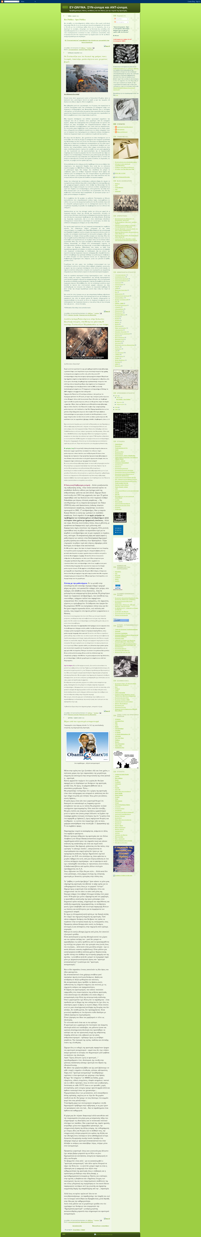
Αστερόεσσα (120, 129)
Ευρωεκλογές (119, 313)
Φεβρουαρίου (121, 404)
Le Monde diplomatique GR (122, 734)
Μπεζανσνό (118, 326)
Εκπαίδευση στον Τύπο (122, 698)
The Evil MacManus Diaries (122, 805)
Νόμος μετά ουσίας (120, 328)
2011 (116, 396)
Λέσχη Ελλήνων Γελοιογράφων (124, 701)
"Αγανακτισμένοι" (73, 49)
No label (117, 797)
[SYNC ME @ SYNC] (119, 173)
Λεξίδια (117, 833)
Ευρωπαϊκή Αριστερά (121, 468)
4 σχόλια (89, 48)
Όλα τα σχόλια (120, 22)
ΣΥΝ (116, 351)
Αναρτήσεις (119, 19)
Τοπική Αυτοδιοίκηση (121, 615)
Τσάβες (117, 358)
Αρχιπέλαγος (119, 464)
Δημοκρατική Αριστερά (87, 1222)
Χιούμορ (117, 362)
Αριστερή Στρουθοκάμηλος (125, 127)
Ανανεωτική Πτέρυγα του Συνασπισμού (127, 491)
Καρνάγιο (118, 823)
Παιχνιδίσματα (119, 337)
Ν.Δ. (116, 573)
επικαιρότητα (119, 309)
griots (116, 364)
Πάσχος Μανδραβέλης (121, 703)
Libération (118, 736)
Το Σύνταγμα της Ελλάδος (123, 613)
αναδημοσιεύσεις (120, 277)
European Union (119, 638)
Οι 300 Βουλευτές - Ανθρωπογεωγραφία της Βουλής (126, 608)
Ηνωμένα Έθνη (119, 452)
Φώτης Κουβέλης (120, 360)
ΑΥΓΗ (116, 288)
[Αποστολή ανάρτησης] (93, 48)
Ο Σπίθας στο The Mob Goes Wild (124, 169)
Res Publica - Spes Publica (75, 19)
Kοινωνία (90, 49)
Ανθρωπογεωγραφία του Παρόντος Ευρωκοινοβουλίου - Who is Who (125, 641)
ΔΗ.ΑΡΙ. (117, 494)
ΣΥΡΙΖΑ (117, 354)
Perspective (118, 446)
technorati (117, 191)
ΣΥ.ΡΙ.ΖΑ (117, 577)
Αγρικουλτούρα (119, 808)
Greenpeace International (122, 463)
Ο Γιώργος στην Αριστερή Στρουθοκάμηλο (122, 164)
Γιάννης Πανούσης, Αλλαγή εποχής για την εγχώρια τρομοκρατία (126, 229)
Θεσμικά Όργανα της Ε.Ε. (122, 652)
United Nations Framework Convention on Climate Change (126, 458)
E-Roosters (118, 784)
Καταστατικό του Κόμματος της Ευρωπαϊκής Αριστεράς (124, 219)
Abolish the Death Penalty (122, 774)
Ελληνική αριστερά (121, 305)
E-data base (118, 509)
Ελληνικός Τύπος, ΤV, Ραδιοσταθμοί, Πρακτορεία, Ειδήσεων (125, 684)
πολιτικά (118, 343)
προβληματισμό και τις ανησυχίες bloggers (125, 68)
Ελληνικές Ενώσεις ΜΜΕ (122, 700)
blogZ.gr (117, 184)
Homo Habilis (118, 793)
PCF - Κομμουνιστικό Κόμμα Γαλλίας (126, 479)
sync (116, 189)
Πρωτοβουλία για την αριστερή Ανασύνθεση (124, 497)
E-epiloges (117, 782)
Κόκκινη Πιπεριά (122, 132)
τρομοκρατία (119, 356)
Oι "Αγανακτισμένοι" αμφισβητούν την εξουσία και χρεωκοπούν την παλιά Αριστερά (87, 41)
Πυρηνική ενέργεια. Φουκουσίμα (87, 315)
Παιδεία (117, 335)
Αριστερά (81, 49)
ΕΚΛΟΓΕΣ (118, 571)
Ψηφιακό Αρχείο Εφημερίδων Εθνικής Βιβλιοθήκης (126, 710)
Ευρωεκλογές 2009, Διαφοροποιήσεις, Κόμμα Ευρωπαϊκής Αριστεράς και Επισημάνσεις (126, 645)
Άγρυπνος (118, 806)
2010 (116, 407)
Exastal (117, 788)
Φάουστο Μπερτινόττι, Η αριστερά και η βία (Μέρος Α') (127, 232)
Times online (118, 746)
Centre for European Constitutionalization (126, 629)
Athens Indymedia (120, 692)
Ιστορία (117, 320)
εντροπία (118, 307)
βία (116, 292)
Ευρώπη (117, 316)
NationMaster (118, 444)
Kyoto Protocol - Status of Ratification (125, 455)
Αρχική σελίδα (77, 1226)
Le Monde (117, 732)
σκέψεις (117, 347)
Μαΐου (119, 397)
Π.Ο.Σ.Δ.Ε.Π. (118, 502)
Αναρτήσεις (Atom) (79, 1230)
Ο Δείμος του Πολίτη (121, 835)
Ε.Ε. (116, 301)
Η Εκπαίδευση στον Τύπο (122, 505)
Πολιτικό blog (119, 837)
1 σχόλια (97, 313)
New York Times (119, 738)
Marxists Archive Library (122, 485)
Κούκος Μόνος (119, 825)
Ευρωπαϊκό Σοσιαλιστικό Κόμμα (125, 472)
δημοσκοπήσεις (119, 298)
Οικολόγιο (118, 466)
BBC (116, 723)
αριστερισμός (119, 284)
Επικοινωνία (119, 311)
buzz (116, 185)
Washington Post (119, 747)
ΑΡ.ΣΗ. (117, 492)
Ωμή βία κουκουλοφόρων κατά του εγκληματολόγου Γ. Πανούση (125, 226)
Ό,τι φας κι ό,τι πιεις (121, 842)
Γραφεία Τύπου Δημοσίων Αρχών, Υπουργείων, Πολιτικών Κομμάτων (125, 695)
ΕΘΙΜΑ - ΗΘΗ (119, 303)
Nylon (116, 799)
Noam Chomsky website (121, 487)
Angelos (117, 776)
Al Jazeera (117, 719)
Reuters (117, 742)
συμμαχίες (118, 349)
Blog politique (118, 778)
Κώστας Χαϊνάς (119, 829)
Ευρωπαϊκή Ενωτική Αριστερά (124, 470)
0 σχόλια (96, 713)
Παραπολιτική (119, 339)
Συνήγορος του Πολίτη (121, 611)
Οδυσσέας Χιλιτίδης (73, 315)
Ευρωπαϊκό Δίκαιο (120, 648)
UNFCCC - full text (120, 461)
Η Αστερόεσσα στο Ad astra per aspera (126, 162)
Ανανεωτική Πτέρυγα (121, 280)
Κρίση (86, 49)
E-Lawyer (117, 507)
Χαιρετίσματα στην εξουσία (123, 840)
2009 (116, 409)
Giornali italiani (119, 728)
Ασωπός (117, 286)
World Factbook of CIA (121, 448)
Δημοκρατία (118, 294)
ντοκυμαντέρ (119, 330)
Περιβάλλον (118, 341)
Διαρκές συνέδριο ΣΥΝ (121, 299)
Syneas (117, 803)
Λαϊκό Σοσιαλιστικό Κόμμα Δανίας (125, 477)
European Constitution (121, 633)
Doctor (117, 780)
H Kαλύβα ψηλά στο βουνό (123, 791)
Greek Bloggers (119, 187)
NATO (116, 450)
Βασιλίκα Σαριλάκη (73, 714)
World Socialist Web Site (121, 483)
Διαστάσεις (118, 818)
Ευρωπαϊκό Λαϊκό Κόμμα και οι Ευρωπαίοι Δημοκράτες (124, 474)
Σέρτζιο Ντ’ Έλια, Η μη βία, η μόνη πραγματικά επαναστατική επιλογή (126, 239)
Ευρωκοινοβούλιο (120, 315)
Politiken (117, 740)
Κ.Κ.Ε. (117, 579)
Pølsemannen (118, 801)
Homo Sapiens (119, 795)
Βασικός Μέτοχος (120, 816)
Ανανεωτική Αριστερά (74, 1222)
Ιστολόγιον (118, 822)
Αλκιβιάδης (118, 810)
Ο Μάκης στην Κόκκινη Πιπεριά (124, 167)
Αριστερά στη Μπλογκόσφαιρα (124, 812)
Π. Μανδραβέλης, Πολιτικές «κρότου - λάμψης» (126, 222)
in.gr (116, 687)
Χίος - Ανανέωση (119, 839)
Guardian (117, 730)
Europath (117, 631)
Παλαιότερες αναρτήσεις (100, 1226)
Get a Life (117, 789)
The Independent (119, 744)
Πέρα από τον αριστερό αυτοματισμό (81, 721)
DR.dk (117, 727)
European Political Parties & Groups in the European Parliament (126, 635)
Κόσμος (117, 322)
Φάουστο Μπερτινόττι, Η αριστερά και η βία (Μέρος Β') (127, 236)
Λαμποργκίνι (119, 831)
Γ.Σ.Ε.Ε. (117, 500)
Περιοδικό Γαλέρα (120, 707)
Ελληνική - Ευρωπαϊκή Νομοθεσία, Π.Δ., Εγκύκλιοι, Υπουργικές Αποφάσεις (127, 598)
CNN (116, 725)
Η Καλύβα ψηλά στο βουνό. (123, 820)
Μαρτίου (119, 402)
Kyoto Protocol (119, 454)
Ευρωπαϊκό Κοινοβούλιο (122, 650)
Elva (116, 786)
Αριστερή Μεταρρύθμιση (122, 503)
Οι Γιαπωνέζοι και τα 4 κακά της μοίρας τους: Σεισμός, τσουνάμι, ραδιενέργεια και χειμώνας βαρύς (86, 59)
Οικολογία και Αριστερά (122, 334)
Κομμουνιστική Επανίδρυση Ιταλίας (126, 481)
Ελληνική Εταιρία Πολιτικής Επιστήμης (123, 602)
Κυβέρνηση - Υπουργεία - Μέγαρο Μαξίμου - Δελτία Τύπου (125, 605)
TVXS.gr (117, 689)
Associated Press (119, 721)
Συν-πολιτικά (119, 352)
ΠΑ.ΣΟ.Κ (117, 575)
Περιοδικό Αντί (119, 705)
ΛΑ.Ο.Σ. (117, 581)
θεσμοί (117, 318)
